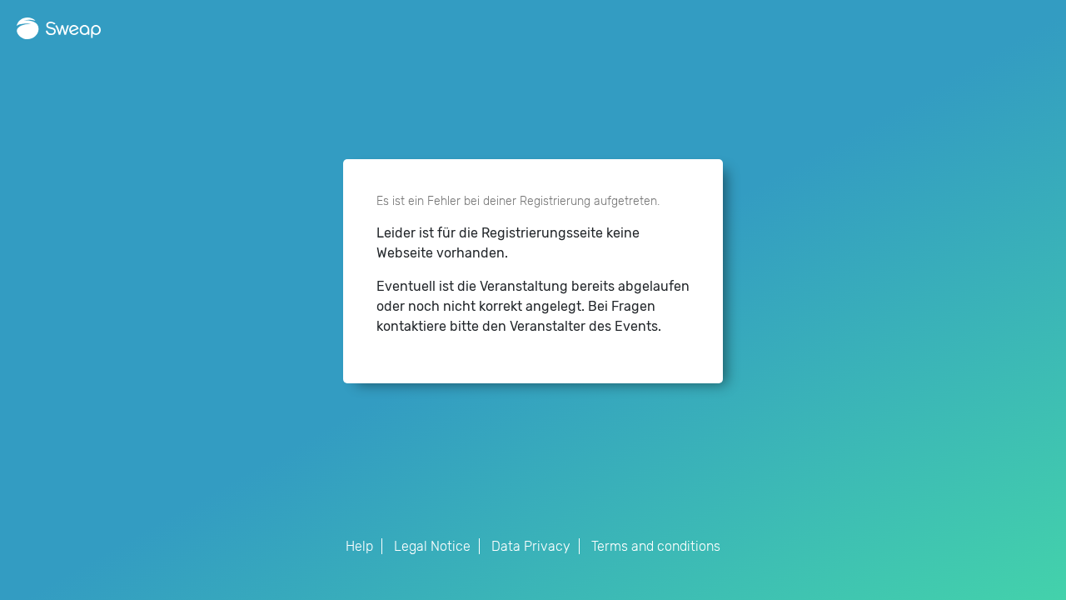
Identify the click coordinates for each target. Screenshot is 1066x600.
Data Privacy (530, 546)
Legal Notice (432, 546)
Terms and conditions (655, 546)
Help (359, 546)
